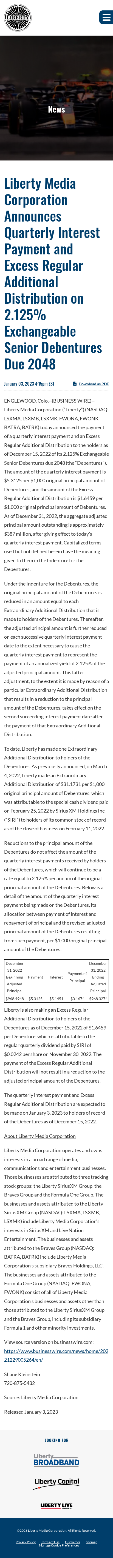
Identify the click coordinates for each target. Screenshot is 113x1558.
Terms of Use (50, 1542)
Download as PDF (94, 383)
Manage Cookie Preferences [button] (59, 1545)
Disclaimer (72, 1542)
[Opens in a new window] (57, 1460)
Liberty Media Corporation (47, 1530)
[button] (106, 17)
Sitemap (91, 1542)
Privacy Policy (26, 1542)
